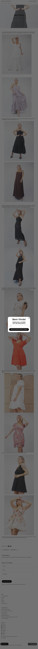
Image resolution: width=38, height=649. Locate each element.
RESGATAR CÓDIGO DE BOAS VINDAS (19, 329)
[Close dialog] (29, 318)
